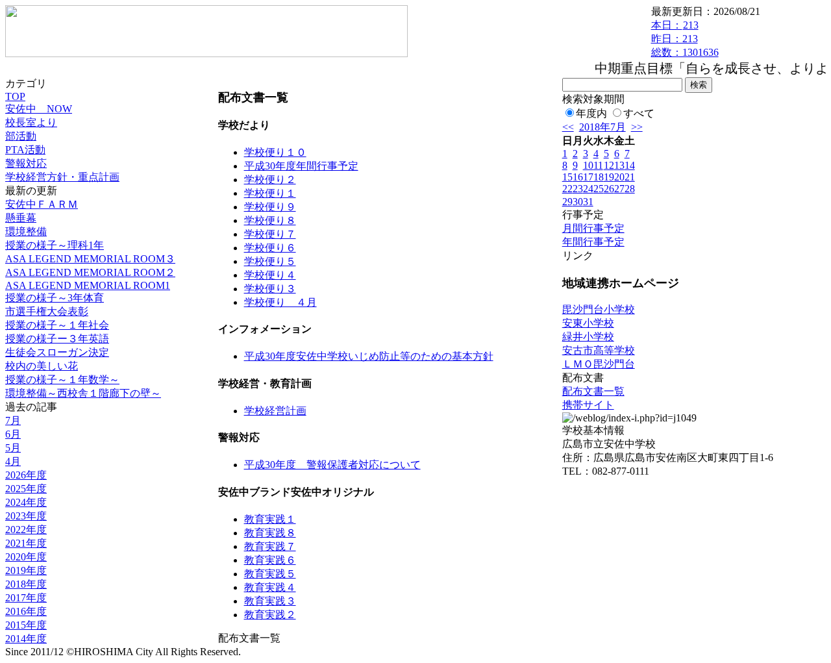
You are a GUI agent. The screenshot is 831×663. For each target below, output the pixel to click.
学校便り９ (270, 206)
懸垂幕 (20, 217)
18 (598, 176)
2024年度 (26, 502)
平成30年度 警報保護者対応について (332, 464)
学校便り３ (270, 288)
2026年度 (26, 475)
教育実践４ (270, 587)
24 (588, 188)
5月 (13, 447)
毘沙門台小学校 (598, 309)
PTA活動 (25, 149)
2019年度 (26, 570)
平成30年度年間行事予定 (301, 165)
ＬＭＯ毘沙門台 (598, 363)
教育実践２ (270, 614)
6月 (13, 434)
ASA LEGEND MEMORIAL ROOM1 (87, 285)
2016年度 (26, 611)
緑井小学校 (588, 336)
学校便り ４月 (280, 302)
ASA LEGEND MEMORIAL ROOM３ (90, 258)
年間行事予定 (593, 241)
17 (588, 176)
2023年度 (26, 515)
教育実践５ (270, 573)
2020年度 (26, 556)
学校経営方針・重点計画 (62, 176)
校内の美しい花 (41, 365)
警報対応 (26, 163)
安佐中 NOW (38, 108)
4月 (13, 461)
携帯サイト (588, 404)
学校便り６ (270, 247)
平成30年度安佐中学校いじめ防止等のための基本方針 (368, 356)
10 (588, 165)
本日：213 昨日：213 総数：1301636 (685, 38)
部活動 (20, 136)
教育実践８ (270, 532)
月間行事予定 (593, 228)
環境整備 (26, 231)
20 (619, 176)
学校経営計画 (275, 410)
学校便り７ (270, 234)
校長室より (31, 122)
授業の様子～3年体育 (54, 297)
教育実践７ (270, 546)
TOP (15, 96)
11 (598, 165)
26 (609, 188)
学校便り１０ (275, 152)
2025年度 (26, 488)
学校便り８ (270, 220)
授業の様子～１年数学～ (62, 379)
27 (619, 188)
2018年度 (26, 584)
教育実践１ (270, 519)
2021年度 (26, 543)
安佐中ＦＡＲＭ (41, 204)
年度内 (591, 113)
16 (578, 176)
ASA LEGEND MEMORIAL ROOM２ (90, 272)
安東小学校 (588, 323)
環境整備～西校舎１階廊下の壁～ (83, 393)
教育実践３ (270, 601)
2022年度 (26, 529)
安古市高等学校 (598, 350)
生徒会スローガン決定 (57, 352)
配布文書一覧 (593, 391)
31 (588, 201)
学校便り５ (270, 261)
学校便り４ (270, 275)
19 (609, 176)
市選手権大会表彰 (46, 311)
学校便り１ (270, 193)
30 (578, 201)
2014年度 (26, 638)
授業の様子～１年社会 (57, 325)
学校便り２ (270, 179)
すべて (638, 113)
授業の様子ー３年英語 (57, 338)
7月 (13, 420)
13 (619, 165)
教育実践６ (270, 560)
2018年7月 (602, 126)
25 (598, 188)
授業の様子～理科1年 (54, 245)
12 (609, 165)
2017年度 (26, 597)
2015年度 (26, 625)
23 (578, 188)
